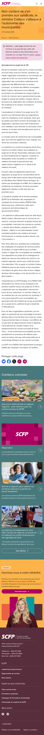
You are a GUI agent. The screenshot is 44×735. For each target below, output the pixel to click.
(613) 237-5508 (17, 653)
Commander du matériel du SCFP (14, 702)
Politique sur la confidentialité (11, 730)
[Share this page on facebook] (9, 361)
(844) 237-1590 (15, 656)
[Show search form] (37, 3)
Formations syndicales (10, 694)
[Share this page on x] (14, 361)
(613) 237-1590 (16, 651)
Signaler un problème (30, 730)
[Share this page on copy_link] (19, 361)
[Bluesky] (8, 714)
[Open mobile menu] (41, 3)
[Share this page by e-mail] (25, 361)
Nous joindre (6, 678)
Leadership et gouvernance (12, 669)
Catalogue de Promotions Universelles (16, 698)
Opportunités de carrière (11, 673)
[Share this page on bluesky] (4, 361)
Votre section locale (9, 689)
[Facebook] (3, 714)
